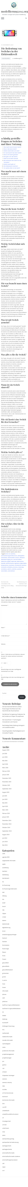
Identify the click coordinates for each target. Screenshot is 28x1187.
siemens (4, 1079)
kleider (4, 1015)
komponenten (4, 565)
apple (3, 864)
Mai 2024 (4, 845)
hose (3, 984)
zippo (3, 1167)
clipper (4, 913)
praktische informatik (8, 1051)
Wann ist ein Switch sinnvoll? (11, 158)
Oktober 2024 (6, 827)
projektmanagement (8, 1054)
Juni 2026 (4, 757)
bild (3, 892)
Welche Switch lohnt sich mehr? (12, 151)
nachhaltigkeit (6, 1044)
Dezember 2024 (6, 820)
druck (3, 931)
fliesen (4, 952)
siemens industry (7, 1082)
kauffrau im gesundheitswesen (11, 1005)
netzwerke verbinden (6, 567)
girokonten (5, 973)
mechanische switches (20, 565)
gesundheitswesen (7, 970)
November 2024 (6, 824)
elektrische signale (6, 561)
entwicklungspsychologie (9, 934)
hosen (4, 987)
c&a (3, 910)
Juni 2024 (4, 841)
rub (3, 1068)
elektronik (13, 561)
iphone (4, 994)
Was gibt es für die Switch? (11, 156)
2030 (3, 853)
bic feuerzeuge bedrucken (9, 889)
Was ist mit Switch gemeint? (11, 154)
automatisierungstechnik (7, 555)
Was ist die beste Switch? (10, 149)
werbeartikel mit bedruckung (10, 1142)
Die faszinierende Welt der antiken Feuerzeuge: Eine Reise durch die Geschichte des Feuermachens (12, 709)
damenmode (5, 924)
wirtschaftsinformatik (8, 1153)
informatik (5, 991)
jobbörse (4, 1001)
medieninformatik (7, 1036)
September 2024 (6, 831)
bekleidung (5, 875)
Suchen (4, 693)
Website (3, 644)
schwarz (4, 1072)
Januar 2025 (5, 817)
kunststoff (5, 1022)
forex (3, 955)
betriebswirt (5, 878)
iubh (3, 998)
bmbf (3, 903)
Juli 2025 (4, 796)
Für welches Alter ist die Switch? (12, 168)
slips (3, 1086)
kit (3, 1012)
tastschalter (4, 571)
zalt (3, 1163)
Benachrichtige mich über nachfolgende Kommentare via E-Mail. (11, 670)
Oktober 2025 (6, 785)
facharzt (4, 938)
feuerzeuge (5, 948)
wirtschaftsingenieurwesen (10, 1160)
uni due (4, 1125)
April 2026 (5, 764)
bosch (4, 906)
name (3, 1047)
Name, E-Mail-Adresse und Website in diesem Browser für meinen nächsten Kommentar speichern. (13, 656)
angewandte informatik (8, 860)
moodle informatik (7, 1040)
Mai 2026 (4, 760)
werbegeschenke (7, 1149)
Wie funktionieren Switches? (11, 166)
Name (3, 627)
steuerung (20, 567)
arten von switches (10, 554)
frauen (4, 959)
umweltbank (5, 1110)
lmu (3, 1029)
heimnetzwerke (10, 563)
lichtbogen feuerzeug (8, 1026)
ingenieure (17, 563)
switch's (9, 569)
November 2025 (6, 782)
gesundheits (5, 966)
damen (4, 920)
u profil (4, 1107)
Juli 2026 (4, 753)
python (4, 1065)
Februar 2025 (6, 813)
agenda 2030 (5, 857)
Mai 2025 (4, 803)
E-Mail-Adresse (5, 636)
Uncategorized (6, 58)
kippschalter (23, 563)
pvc (3, 1061)
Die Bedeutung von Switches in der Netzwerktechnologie (21, 583)
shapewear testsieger (8, 1075)
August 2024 (5, 834)
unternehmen (11, 571)
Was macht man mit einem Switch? (12, 147)
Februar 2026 (6, 771)
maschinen (11, 565)
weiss (3, 1135)
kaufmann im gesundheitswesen (11, 1008)
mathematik (5, 1033)
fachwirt (4, 941)
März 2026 (5, 767)
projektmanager (6, 1058)
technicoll (5, 1096)
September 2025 (6, 789)
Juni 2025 (4, 799)
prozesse (15, 567)
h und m (4, 980)
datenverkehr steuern (13, 557)
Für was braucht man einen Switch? (13, 152)
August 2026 (5, 750)
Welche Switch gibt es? (9, 164)
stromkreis (4, 569)
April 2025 (5, 806)
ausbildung (5, 867)
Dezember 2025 (6, 778)
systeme (19, 569)
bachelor (4, 871)
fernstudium (5, 945)
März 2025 (5, 810)
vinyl (3, 1132)
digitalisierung (6, 927)
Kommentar (4, 605)
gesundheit (5, 963)
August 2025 (5, 792)
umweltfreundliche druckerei (10, 1114)
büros (15, 555)
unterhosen (5, 1128)
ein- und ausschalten (16, 559)
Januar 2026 (5, 774)
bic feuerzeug (6, 885)
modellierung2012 (18, 58)
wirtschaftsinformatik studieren (11, 1156)
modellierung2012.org (14, 11)
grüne (4, 977)
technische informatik (8, 1100)
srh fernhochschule (7, 1093)
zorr (3, 1170)
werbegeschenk (6, 1146)
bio (3, 899)
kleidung (4, 1019)
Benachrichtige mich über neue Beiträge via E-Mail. (13, 678)
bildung (4, 896)
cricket (4, 917)
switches (14, 569)
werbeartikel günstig (8, 1139)
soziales (4, 1089)
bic (3, 882)
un (3, 1117)
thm (3, 1103)
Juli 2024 (4, 838)
